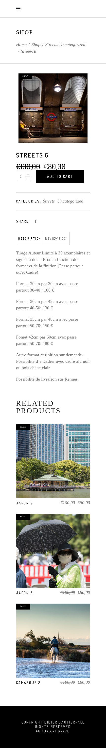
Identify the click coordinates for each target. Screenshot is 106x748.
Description (29, 238)
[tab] (29, 238)
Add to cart (60, 176)
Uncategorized (72, 44)
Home (21, 44)
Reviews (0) (56, 238)
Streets (51, 44)
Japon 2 (24, 503)
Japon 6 (24, 593)
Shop (36, 44)
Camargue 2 (28, 682)
